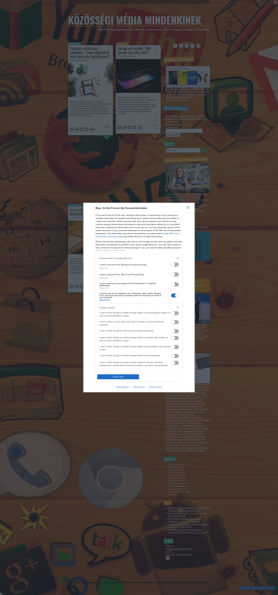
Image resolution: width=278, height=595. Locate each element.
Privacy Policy (155, 387)
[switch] (175, 265)
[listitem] (139, 258)
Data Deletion (122, 387)
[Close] (189, 208)
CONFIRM (118, 377)
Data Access (139, 387)
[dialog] (139, 297)
